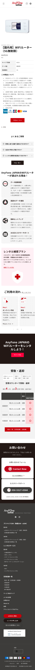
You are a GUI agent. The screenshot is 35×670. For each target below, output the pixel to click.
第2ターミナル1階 (14, 409)
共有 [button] (4, 127)
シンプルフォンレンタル (11, 559)
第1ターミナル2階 (14, 421)
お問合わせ (7, 600)
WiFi (5, 568)
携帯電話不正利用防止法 (11, 666)
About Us (6, 603)
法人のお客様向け (17, 475)
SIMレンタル (7, 555)
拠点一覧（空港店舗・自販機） (17, 429)
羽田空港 (5, 415)
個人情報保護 (24, 663)
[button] (4, 4)
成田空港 (5, 406)
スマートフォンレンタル (11, 557)
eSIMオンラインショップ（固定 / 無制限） (16, 530)
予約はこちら (17, 120)
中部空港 (5, 421)
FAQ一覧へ (17, 163)
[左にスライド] (14, 329)
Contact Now (20, 468)
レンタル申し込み (12, 620)
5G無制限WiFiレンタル (10, 552)
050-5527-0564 (20, 490)
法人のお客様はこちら (13, 625)
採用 (5, 606)
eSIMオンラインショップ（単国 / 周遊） (15, 539)
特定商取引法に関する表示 (25, 666)
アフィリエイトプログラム (11, 609)
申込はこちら (7, 324)
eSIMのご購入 (12, 616)
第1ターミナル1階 (14, 403)
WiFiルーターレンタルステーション (14, 561)
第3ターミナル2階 (14, 415)
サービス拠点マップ (9, 593)
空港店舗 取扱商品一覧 (10, 532)
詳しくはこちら (26, 292)
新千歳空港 (7, 589)
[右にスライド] (21, 329)
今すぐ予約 (17, 355)
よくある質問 (7, 597)
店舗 (23, 403)
